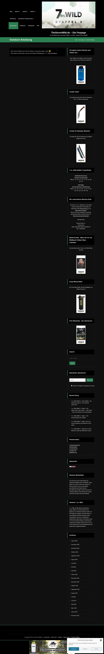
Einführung (13, 18)
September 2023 (75, 555)
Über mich (53, 637)
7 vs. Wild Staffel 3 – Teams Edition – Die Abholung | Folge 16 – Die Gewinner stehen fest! (81, 402)
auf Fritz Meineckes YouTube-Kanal (81, 186)
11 (79, 181)
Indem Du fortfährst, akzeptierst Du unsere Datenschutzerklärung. (83, 385)
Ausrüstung (13, 25)
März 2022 (74, 608)
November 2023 (75, 548)
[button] (101, 640)
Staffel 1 (17, 11)
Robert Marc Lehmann (80, 210)
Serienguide (31, 25)
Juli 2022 (73, 596)
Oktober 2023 (74, 552)
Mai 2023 (73, 567)
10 (90, 179)
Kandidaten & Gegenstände (25, 18)
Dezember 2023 (75, 544)
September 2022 (75, 589)
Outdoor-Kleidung (90, 39)
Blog (11, 11)
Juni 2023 (73, 563)
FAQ (38, 25)
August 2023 (74, 559)
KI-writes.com (72, 450)
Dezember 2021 (75, 615)
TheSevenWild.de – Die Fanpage (68, 32)
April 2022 (73, 604)
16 (87, 190)
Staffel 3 (32, 11)
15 (84, 190)
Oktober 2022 (74, 585)
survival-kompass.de (74, 445)
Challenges (22, 25)
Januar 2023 (74, 574)
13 (79, 190)
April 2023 (73, 570)
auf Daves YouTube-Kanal (80, 177)
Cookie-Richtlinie (75, 637)
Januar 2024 (74, 540)
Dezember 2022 (75, 578)
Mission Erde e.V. (84, 208)
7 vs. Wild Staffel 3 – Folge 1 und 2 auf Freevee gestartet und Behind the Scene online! (81, 423)
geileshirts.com (73, 452)
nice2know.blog (73, 447)
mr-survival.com (73, 448)
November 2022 (75, 582)
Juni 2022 (73, 600)
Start (76, 39)
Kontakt (60, 637)
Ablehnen (85, 649)
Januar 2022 (74, 611)
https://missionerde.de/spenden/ (81, 216)
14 (82, 190)
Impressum (47, 637)
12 (82, 181)
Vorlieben (96, 649)
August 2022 (74, 593)
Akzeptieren (73, 649)
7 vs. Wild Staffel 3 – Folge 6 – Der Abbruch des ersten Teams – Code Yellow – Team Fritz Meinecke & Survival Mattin (81, 410)
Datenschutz (66, 637)
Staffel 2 (25, 11)
